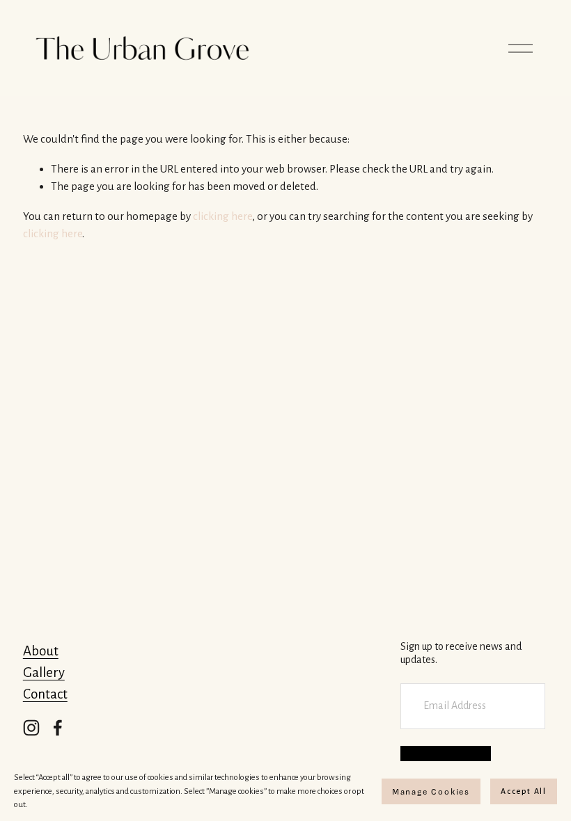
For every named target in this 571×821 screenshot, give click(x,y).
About (40, 651)
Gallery (44, 672)
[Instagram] (31, 727)
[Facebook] (57, 727)
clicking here (222, 216)
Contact (45, 694)
